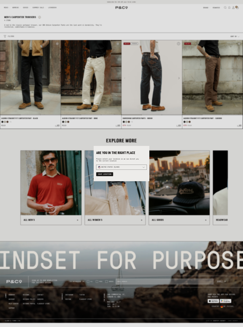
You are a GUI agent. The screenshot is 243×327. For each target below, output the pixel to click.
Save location (104, 174)
